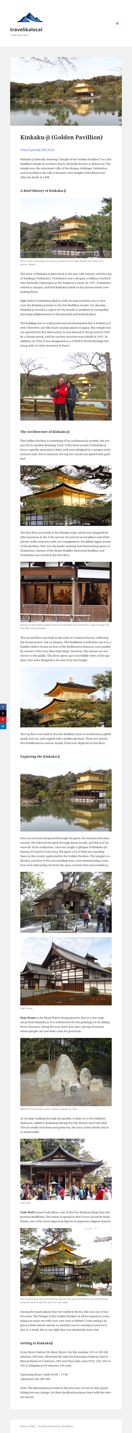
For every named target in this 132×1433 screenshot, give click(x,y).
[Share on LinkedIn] (3, 726)
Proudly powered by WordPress (55, 1426)
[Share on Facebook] (3, 707)
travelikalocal (26, 29)
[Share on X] (3, 713)
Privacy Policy (27, 1426)
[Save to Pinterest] (3, 719)
